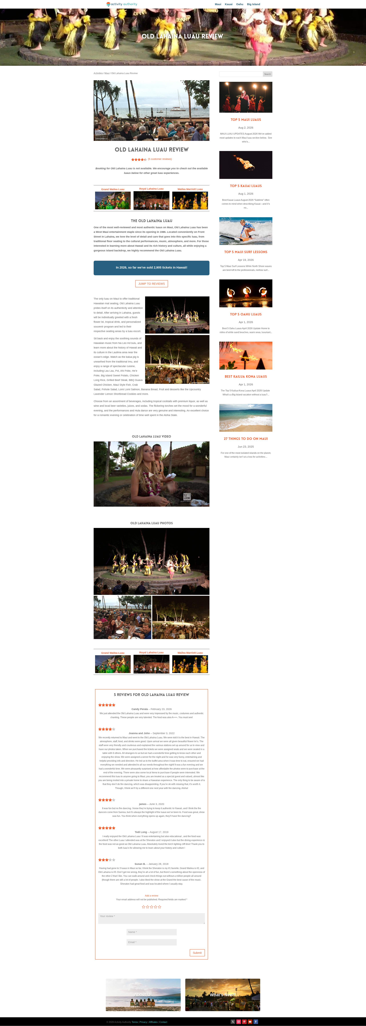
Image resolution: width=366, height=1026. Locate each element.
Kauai (228, 4)
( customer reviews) (160, 159)
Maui (218, 4)
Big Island (253, 4)
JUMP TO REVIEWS (151, 283)
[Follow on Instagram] (238, 1021)
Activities (98, 73)
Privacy (143, 1022)
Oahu (239, 4)
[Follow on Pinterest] (244, 1021)
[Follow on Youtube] (250, 1021)
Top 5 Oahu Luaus (246, 314)
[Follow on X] (233, 1021)
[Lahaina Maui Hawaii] (151, 140)
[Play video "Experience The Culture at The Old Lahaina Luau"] (151, 474)
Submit (197, 952)
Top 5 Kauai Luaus (246, 186)
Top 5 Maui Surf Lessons (245, 252)
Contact (163, 1022)
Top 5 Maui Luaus (246, 120)
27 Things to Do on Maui (246, 439)
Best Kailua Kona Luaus (246, 376)
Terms (135, 1022)
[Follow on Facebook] (255, 1021)
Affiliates (153, 1022)
